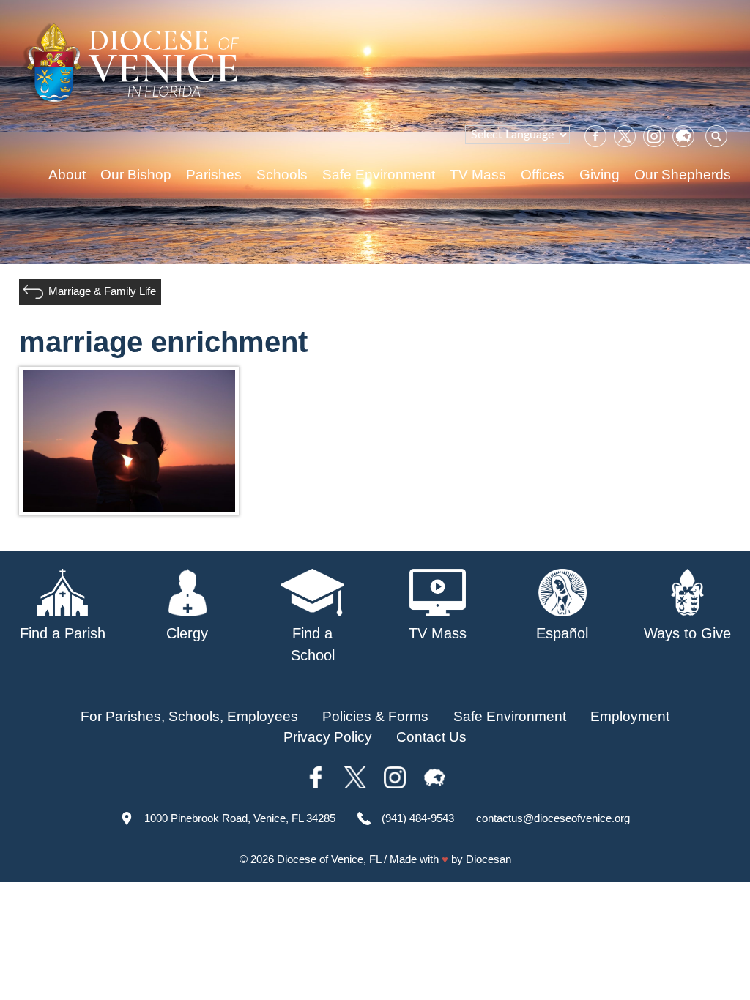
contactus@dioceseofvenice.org (553, 818)
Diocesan (488, 859)
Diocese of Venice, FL (329, 859)
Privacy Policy (327, 737)
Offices (543, 174)
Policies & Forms (375, 716)
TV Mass (478, 174)
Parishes (214, 174)
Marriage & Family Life (102, 291)
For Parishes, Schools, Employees (189, 716)
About (67, 174)
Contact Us (431, 737)
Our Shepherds (682, 174)
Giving (599, 174)
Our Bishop (135, 174)
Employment (629, 716)
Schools (282, 174)
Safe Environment (378, 174)
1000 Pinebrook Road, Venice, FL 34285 (239, 818)
